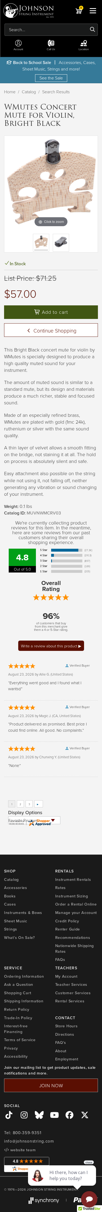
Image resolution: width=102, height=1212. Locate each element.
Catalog (29, 92)
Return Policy (16, 1009)
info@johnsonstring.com (29, 1141)
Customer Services (73, 993)
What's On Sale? (19, 938)
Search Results (56, 92)
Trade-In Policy (18, 1018)
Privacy (11, 1048)
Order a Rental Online (76, 904)
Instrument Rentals (73, 879)
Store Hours (66, 1026)
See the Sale (51, 78)
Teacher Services (71, 984)
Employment (66, 1059)
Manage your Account (76, 913)
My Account (66, 976)
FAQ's (60, 1042)
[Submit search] (92, 29)
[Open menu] (93, 11)
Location (84, 49)
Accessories (15, 888)
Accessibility (15, 1056)
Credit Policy (67, 921)
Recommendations (72, 938)
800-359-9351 (27, 1133)
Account (18, 49)
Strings (10, 929)
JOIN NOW (51, 1085)
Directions (64, 1034)
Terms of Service (20, 1040)
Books (10, 896)
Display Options (25, 812)
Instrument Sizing (71, 896)
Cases (10, 904)
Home (10, 92)
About (61, 1051)
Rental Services (70, 1001)
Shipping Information (23, 1001)
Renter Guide (67, 929)
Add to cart (54, 312)
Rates (60, 888)
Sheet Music (15, 921)
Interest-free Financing (15, 1029)
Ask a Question (18, 984)
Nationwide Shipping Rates (74, 948)
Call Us (51, 49)
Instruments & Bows (23, 913)
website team (22, 1150)
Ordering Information (24, 976)
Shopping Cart (17, 993)
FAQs (60, 959)
